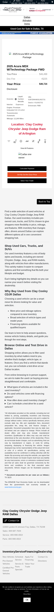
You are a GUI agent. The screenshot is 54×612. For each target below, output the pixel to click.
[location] (52, 2)
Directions (42, 561)
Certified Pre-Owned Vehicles (8, 571)
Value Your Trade (27, 181)
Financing (31, 551)
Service (20, 551)
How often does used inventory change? (27, 400)
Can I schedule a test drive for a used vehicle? (24, 405)
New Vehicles (8, 557)
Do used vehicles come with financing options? (24, 395)
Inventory (9, 551)
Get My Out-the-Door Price (27, 175)
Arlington (27, 20)
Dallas (27, 17)
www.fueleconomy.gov (13, 487)
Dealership (45, 551)
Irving (27, 24)
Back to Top (44, 201)
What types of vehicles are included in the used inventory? (26, 389)
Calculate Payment (27, 169)
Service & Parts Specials (19, 567)
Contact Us (13, 520)
